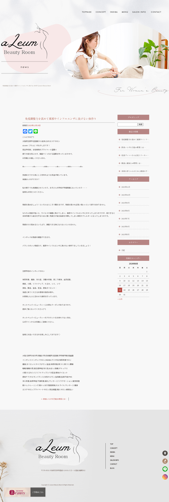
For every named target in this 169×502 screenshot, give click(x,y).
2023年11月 (125, 187)
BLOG (112, 468)
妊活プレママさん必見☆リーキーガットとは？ (135, 155)
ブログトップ (133, 117)
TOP (86, 12)
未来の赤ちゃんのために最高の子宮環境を (135, 171)
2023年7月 (125, 218)
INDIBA (113, 12)
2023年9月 (125, 202)
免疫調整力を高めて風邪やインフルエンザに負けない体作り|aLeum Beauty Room (27, 86)
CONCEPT (101, 12)
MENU (124, 12)
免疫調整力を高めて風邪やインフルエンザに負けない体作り (135, 139)
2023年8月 (125, 210)
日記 (123, 250)
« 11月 (120, 299)
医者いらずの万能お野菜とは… (54, 399)
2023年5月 (125, 234)
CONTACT (156, 12)
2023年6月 (125, 226)
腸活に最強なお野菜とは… (131, 163)
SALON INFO (139, 12)
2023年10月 (125, 195)
